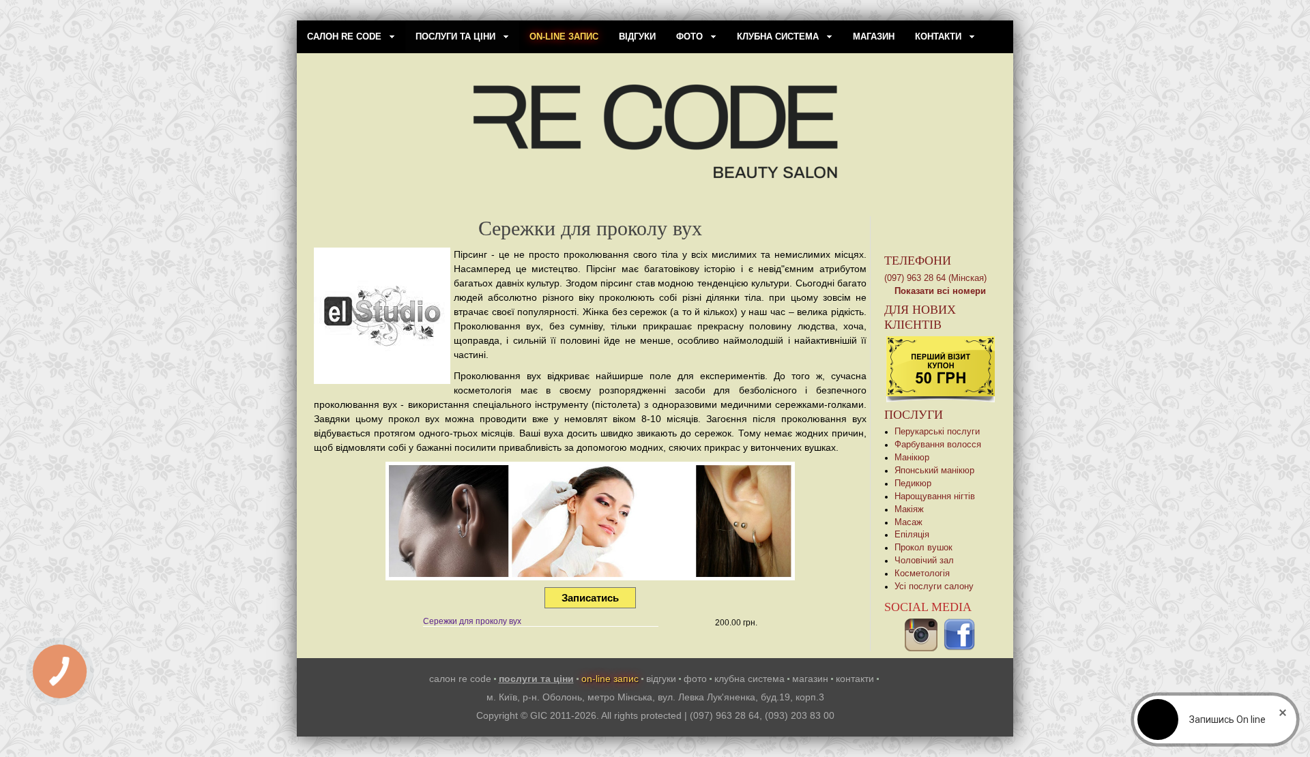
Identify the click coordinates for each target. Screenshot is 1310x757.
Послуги (913, 414)
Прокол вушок (923, 547)
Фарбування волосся (937, 444)
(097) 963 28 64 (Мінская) (935, 278)
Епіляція (911, 534)
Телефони (917, 260)
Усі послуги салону (934, 586)
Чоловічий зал (924, 560)
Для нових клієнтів (920, 317)
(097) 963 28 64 (724, 715)
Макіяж (909, 509)
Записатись (590, 598)
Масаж (908, 522)
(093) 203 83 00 (799, 715)
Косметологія (922, 573)
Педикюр (912, 483)
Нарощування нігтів (934, 496)
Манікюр (911, 457)
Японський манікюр (934, 470)
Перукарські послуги (937, 431)
